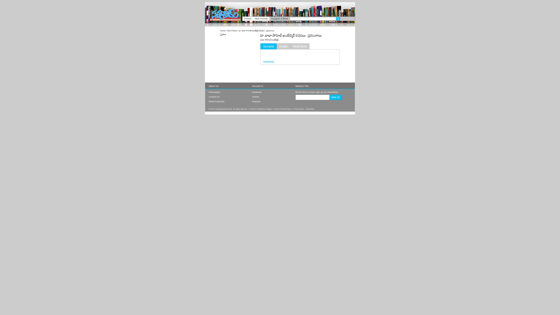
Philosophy (214, 92)
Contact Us (214, 97)
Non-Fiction (261, 18)
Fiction (247, 18)
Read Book (268, 61)
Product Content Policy (283, 109)
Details (283, 46)
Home (223, 30)
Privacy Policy (299, 109)
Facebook (257, 92)
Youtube (256, 101)
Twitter (255, 97)
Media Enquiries (216, 101)
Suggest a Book (279, 18)
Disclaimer (310, 109)
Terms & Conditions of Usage (261, 109)
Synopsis (268, 46)
